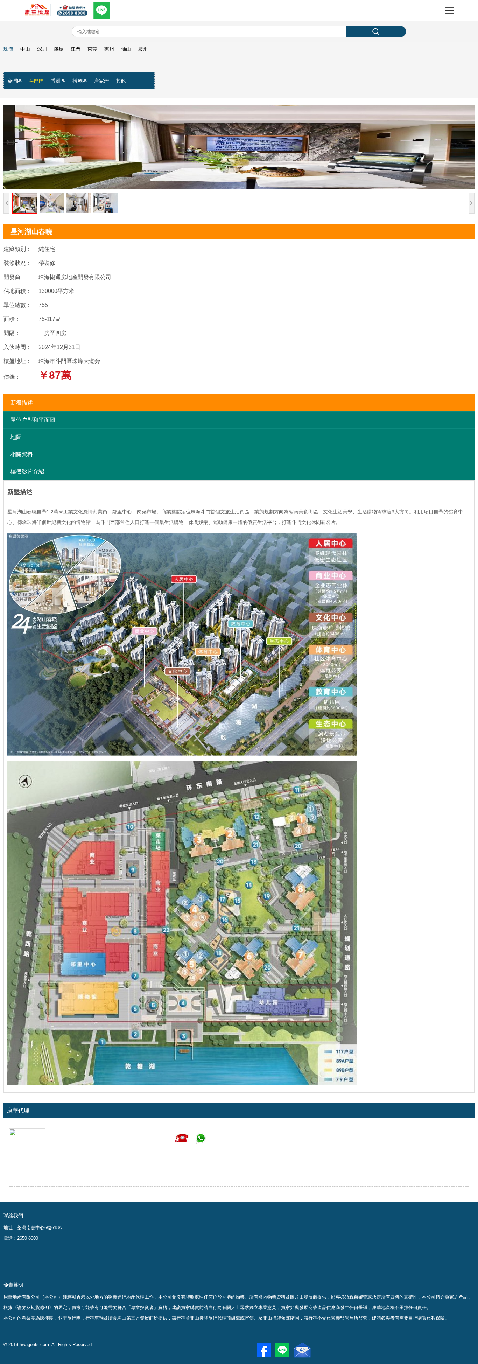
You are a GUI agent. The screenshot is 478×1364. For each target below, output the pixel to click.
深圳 (42, 49)
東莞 (92, 49)
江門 (75, 49)
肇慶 (59, 49)
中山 (25, 49)
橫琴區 (79, 81)
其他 (121, 81)
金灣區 (14, 81)
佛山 (126, 49)
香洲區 (58, 81)
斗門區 (36, 81)
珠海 (8, 49)
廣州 (143, 49)
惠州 (109, 49)
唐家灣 (101, 81)
